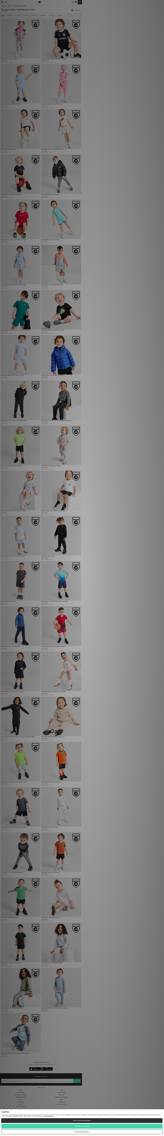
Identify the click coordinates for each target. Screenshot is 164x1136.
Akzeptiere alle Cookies (82, 1126)
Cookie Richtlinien (48, 1116)
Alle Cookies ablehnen (82, 1132)
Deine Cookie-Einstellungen (82, 1120)
